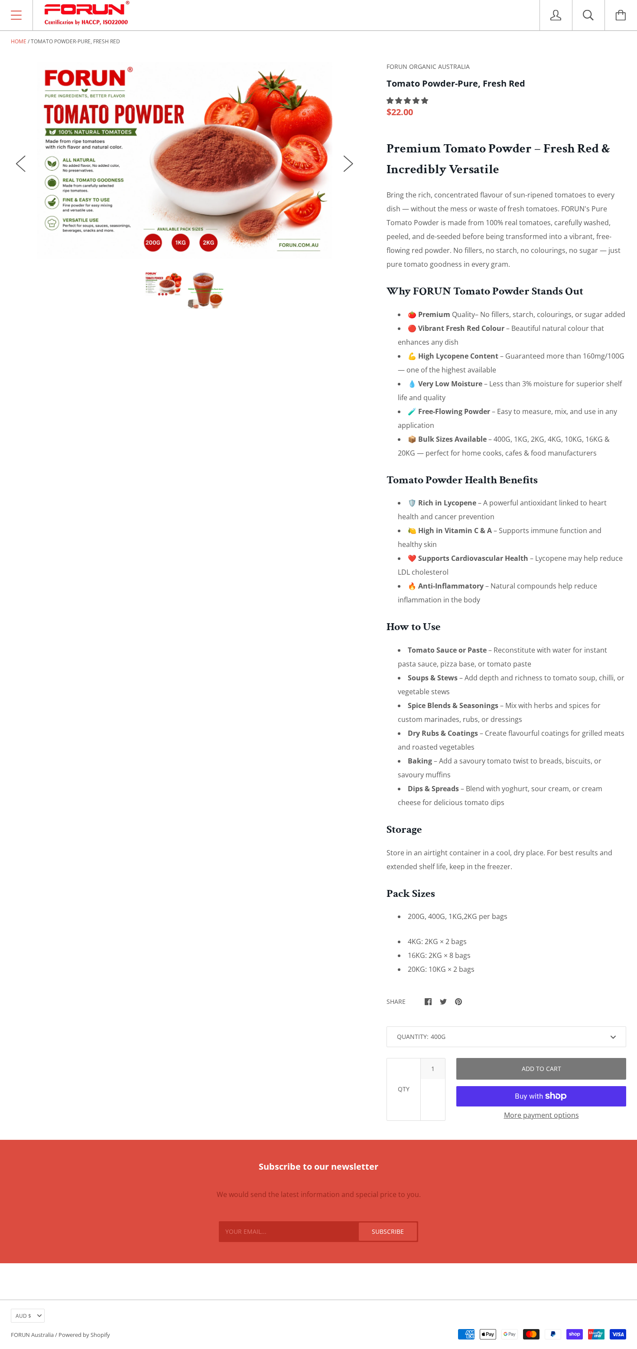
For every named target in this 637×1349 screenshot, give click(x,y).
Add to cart (541, 1068)
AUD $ (23, 1316)
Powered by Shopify (84, 1335)
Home (18, 41)
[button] (408, 100)
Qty (404, 1089)
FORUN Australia (32, 1335)
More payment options (541, 1115)
